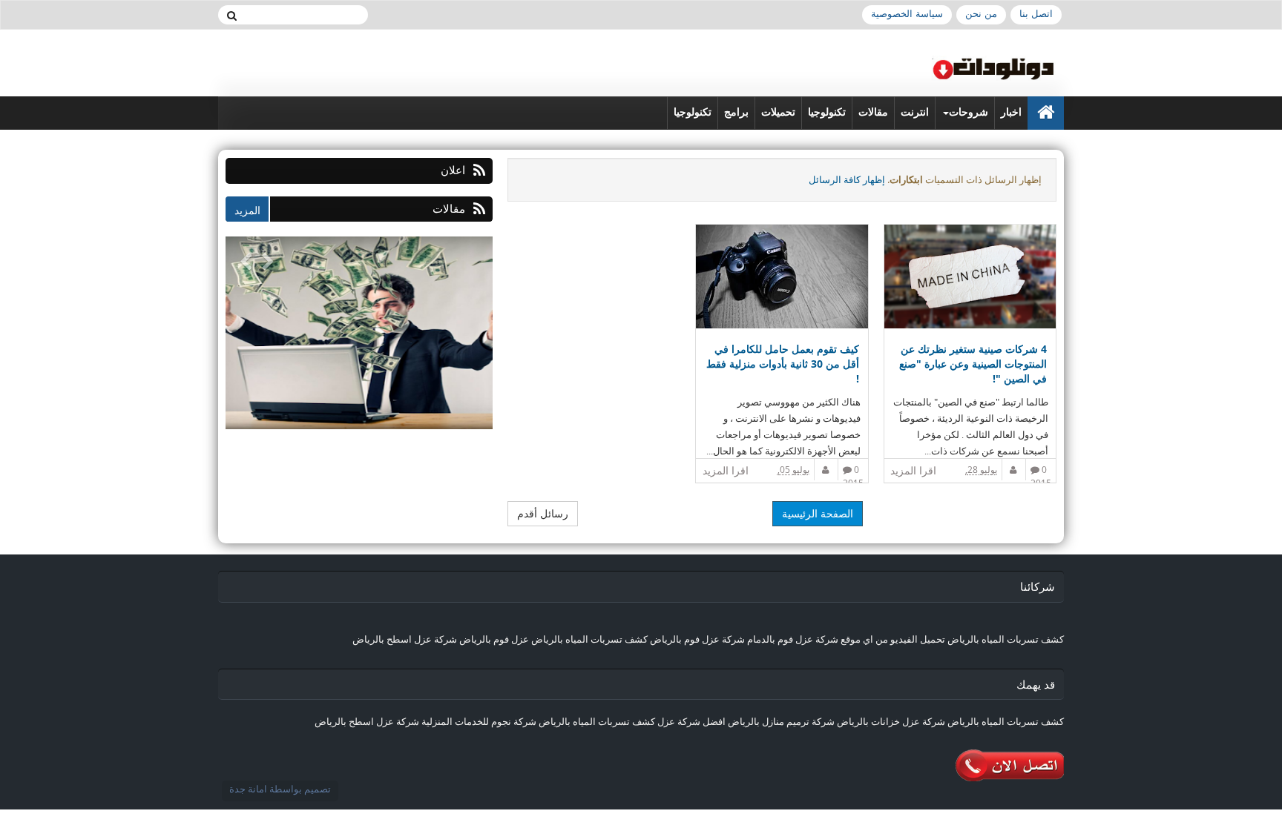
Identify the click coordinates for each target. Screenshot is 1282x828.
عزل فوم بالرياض (494, 639)
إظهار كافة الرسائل (847, 179)
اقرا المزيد (913, 470)
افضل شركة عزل (690, 721)
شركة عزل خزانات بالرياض (891, 721)
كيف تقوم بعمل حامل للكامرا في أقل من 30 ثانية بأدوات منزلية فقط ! (782, 363)
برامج (736, 112)
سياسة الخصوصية (907, 13)
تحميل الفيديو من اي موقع (893, 639)
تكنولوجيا (827, 112)
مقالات (873, 112)
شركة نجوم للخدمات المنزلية (478, 721)
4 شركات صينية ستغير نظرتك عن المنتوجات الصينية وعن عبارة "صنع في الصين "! (973, 363)
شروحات (968, 112)
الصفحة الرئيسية (817, 513)
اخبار (1011, 112)
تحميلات (778, 112)
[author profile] (1014, 469)
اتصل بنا (1036, 13)
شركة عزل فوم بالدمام (792, 639)
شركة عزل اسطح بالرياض (404, 639)
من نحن (981, 13)
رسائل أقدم (542, 513)
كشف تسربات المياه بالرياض (1005, 639)
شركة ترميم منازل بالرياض (781, 721)
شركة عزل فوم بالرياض (697, 639)
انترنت (915, 112)
